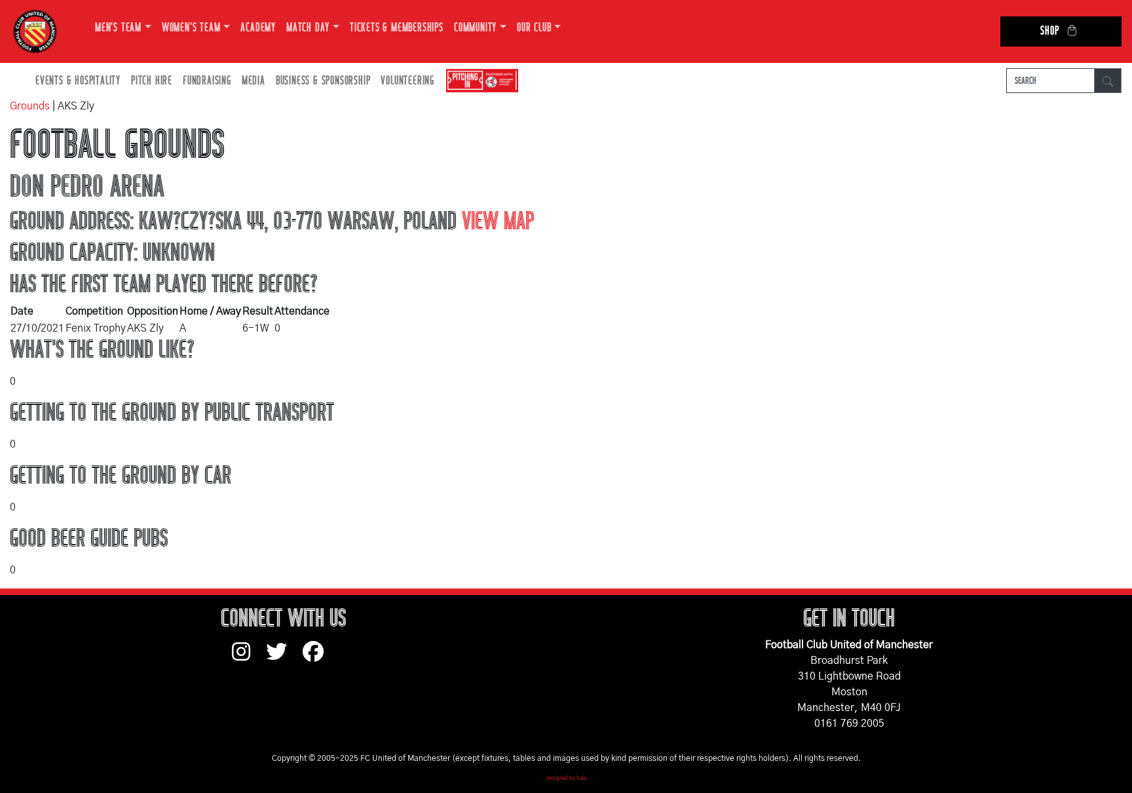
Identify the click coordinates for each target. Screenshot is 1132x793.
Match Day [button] (308, 28)
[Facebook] (318, 658)
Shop (1049, 31)
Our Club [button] (534, 28)
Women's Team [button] (191, 28)
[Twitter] (284, 658)
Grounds (30, 106)
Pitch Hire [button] (151, 81)
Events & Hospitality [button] (78, 81)
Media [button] (253, 81)
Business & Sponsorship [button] (323, 81)
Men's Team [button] (118, 28)
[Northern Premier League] (479, 81)
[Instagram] (249, 658)
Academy (258, 28)
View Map (498, 221)
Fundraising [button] (207, 81)
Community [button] (475, 28)
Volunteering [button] (407, 81)
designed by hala (566, 778)
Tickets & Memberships (396, 28)
